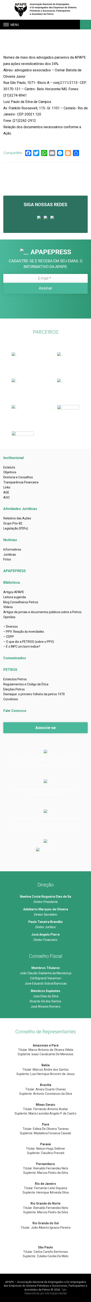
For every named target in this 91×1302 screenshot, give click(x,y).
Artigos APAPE (13, 592)
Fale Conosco (14, 711)
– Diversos (10, 626)
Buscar (85, 24)
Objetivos (9, 472)
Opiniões (9, 617)
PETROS (10, 670)
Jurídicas (9, 554)
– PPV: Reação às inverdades (23, 631)
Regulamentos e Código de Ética (25, 684)
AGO (6, 497)
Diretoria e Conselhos (18, 477)
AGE (6, 492)
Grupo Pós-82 (12, 523)
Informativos (12, 549)
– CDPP (8, 636)
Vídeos (8, 607)
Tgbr (64, 1289)
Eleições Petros (14, 689)
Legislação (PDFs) (15, 528)
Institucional (13, 458)
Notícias (10, 540)
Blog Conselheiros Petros (20, 602)
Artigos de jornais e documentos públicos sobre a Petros (42, 612)
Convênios (10, 699)
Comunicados (14, 658)
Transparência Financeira (20, 482)
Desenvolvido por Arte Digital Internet (46, 1293)
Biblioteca (11, 582)
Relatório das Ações (17, 518)
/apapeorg (47, 849)
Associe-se (45, 727)
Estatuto (9, 467)
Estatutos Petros (15, 679)
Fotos (7, 559)
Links (6, 487)
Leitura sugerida (14, 597)
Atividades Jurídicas (20, 509)
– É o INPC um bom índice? (21, 646)
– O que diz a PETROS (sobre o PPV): (29, 641)
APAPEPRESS (14, 571)
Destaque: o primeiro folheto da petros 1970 (34, 694)
